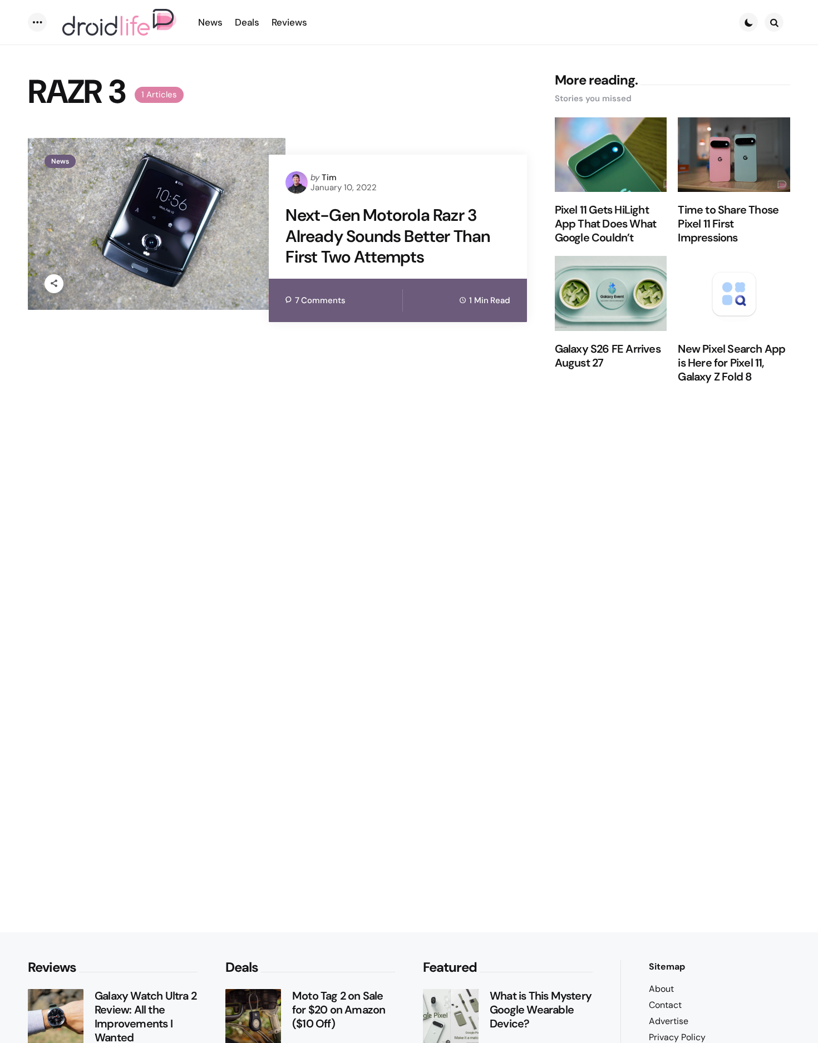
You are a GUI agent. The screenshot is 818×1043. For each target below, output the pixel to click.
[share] (54, 283)
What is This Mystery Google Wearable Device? (541, 1010)
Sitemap (667, 966)
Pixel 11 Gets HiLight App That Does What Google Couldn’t (606, 224)
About (661, 989)
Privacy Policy (677, 1037)
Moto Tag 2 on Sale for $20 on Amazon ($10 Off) (338, 1010)
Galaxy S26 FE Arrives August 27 (608, 356)
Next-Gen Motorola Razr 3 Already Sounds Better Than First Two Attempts (387, 236)
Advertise (668, 1021)
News (60, 161)
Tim (329, 177)
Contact (665, 1005)
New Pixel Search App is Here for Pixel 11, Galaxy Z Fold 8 (731, 363)
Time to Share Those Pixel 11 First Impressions (728, 224)
